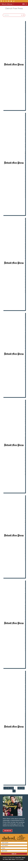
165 (23, 788)
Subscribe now (7, 830)
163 (15, 788)
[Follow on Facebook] (3, 1)
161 (8, 788)
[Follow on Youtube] (11, 1)
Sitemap (13, 859)
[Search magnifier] (24, 15)
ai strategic (21, 859)
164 (19, 788)
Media (10, 859)
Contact (6, 859)
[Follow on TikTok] (14, 1)
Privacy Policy (18, 857)
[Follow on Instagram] (9, 1)
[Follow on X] (6, 1)
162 (12, 788)
